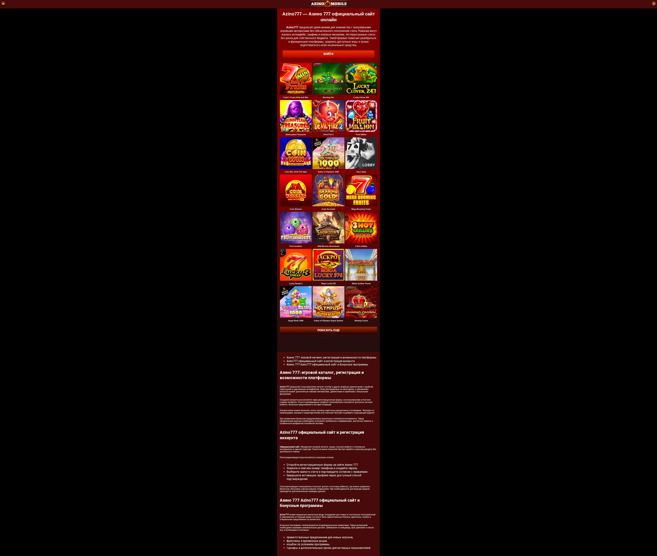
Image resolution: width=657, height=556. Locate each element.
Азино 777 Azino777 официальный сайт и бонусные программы (327, 364)
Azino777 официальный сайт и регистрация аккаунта (321, 361)
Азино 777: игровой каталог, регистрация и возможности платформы (331, 357)
